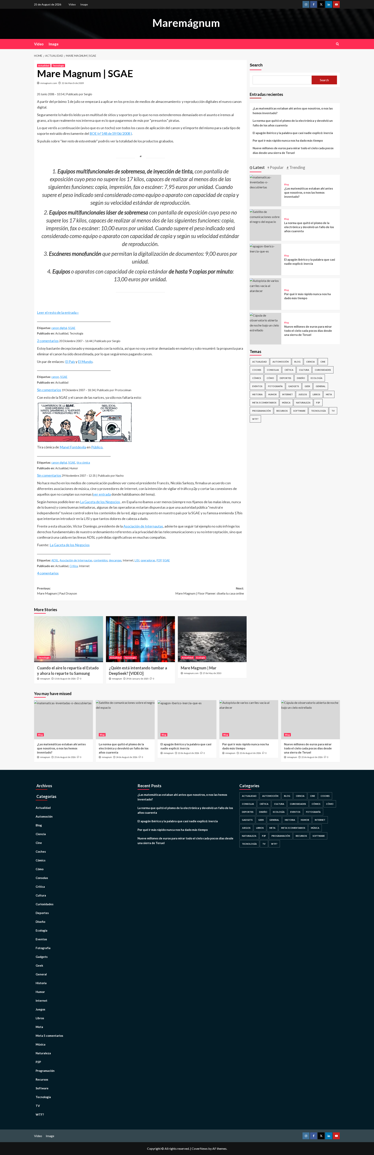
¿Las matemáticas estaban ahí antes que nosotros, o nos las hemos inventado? (293, 111)
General (320, 386)
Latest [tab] (258, 167)
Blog (286, 184)
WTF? (255, 419)
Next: (209, 590)
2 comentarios (48, 341)
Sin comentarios (49, 390)
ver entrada (102, 494)
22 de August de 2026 (188, 753)
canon (55, 377)
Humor (272, 394)
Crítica (74, 566)
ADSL (54, 560)
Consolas (273, 370)
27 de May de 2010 (212, 673)
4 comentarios (48, 573)
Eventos (257, 386)
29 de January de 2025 (137, 678)
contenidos (101, 560)
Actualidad (43, 65)
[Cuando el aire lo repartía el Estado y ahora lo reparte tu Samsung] (68, 639)
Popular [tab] (276, 167)
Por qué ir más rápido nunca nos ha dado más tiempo (288, 140)
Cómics (256, 378)
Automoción (281, 361)
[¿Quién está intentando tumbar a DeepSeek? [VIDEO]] (140, 639)
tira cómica (83, 462)
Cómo (270, 378)
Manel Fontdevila (73, 447)
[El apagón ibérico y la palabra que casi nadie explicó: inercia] (265, 248)
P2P (158, 560)
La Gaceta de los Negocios (100, 502)
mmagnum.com (48, 83)
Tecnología (58, 65)
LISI (137, 560)
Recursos (282, 410)
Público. (97, 447)
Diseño (301, 378)
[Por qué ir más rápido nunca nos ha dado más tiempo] (265, 285)
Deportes (285, 378)
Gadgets (293, 386)
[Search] (337, 44)
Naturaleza (303, 402)
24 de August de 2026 (126, 757)
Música (286, 402)
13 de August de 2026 (65, 678)
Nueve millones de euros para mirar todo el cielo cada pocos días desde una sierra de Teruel (293, 150)
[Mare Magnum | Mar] (212, 639)
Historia (257, 394)
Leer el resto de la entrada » (58, 312)
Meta (329, 394)
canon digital (59, 328)
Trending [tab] (297, 167)
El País (70, 361)
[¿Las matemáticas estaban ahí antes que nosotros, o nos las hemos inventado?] (265, 182)
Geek (307, 386)
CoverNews (200, 1148)
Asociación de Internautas (143, 526)
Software (299, 410)
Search (256, 65)
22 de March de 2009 (73, 83)
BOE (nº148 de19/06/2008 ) (111, 133)
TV (333, 410)
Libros (316, 394)
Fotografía (275, 386)
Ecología (200, 657)
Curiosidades (323, 370)
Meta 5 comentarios (264, 402)
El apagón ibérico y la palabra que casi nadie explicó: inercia (293, 133)
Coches (256, 370)
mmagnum (45, 679)
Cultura (304, 370)
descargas (115, 560)
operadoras (148, 560)
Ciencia (310, 361)
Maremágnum (186, 22)
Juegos (302, 394)
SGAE (71, 328)
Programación (261, 410)
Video (72, 4)
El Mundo (85, 361)
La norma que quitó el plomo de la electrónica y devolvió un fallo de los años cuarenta (293, 123)
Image (84, 4)
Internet (287, 394)
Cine (322, 361)
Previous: (57, 590)
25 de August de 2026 (65, 757)
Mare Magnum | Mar (198, 667)
